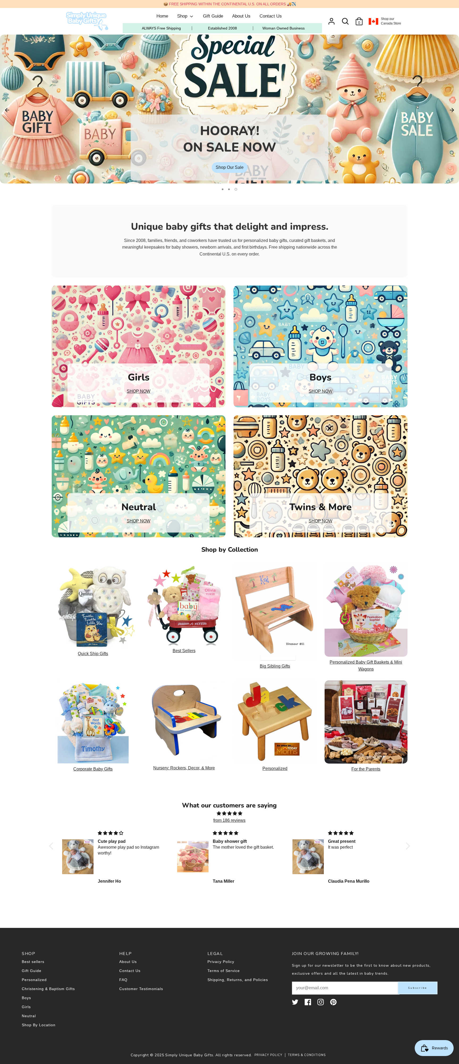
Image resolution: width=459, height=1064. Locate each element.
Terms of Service (223, 971)
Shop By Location (39, 1025)
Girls (26, 1007)
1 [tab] (222, 189)
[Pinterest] (334, 1002)
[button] (52, 846)
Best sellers (33, 962)
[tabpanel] (229, 109)
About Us (241, 16)
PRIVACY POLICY (268, 1055)
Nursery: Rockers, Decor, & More (184, 768)
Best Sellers (184, 650)
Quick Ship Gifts (93, 653)
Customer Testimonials (141, 989)
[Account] (331, 19)
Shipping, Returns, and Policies (237, 980)
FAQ (123, 980)
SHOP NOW (138, 391)
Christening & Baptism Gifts (48, 989)
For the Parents (365, 769)
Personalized (274, 768)
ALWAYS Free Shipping (161, 28)
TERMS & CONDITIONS (307, 1055)
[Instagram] (321, 1002)
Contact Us (271, 16)
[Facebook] (308, 1002)
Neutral (29, 1016)
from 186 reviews (229, 820)
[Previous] (7, 109)
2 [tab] (229, 189)
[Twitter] (295, 1002)
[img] (229, 813)
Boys (26, 998)
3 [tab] (236, 189)
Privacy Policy (220, 962)
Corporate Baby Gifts (93, 769)
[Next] (452, 109)
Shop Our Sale (230, 167)
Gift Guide (213, 16)
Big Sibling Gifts (275, 666)
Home (162, 16)
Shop (183, 16)
